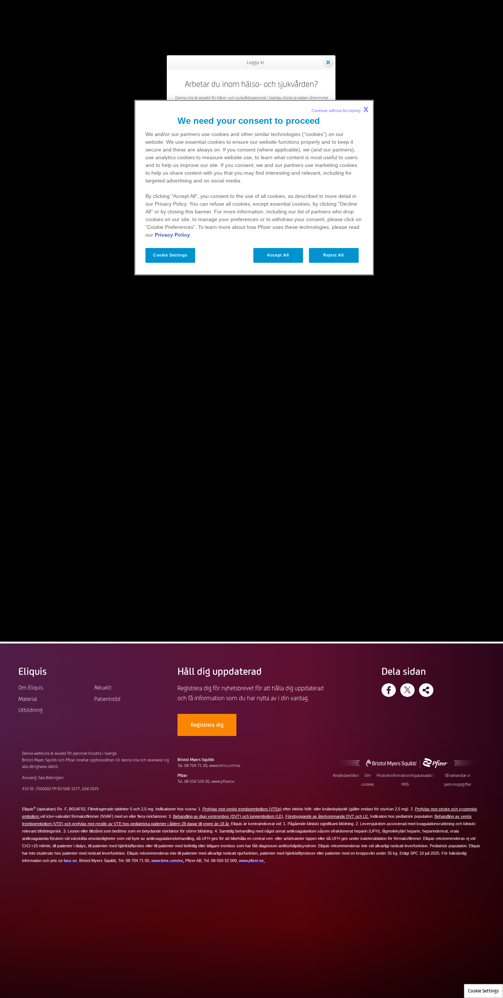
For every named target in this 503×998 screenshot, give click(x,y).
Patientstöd (107, 699)
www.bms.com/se (224, 765)
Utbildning (30, 710)
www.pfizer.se (222, 781)
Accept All (278, 255)
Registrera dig (207, 725)
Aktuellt (103, 687)
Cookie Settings (483, 991)
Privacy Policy (172, 235)
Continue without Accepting (340, 109)
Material (27, 699)
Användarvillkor (346, 775)
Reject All (333, 255)
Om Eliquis (30, 687)
